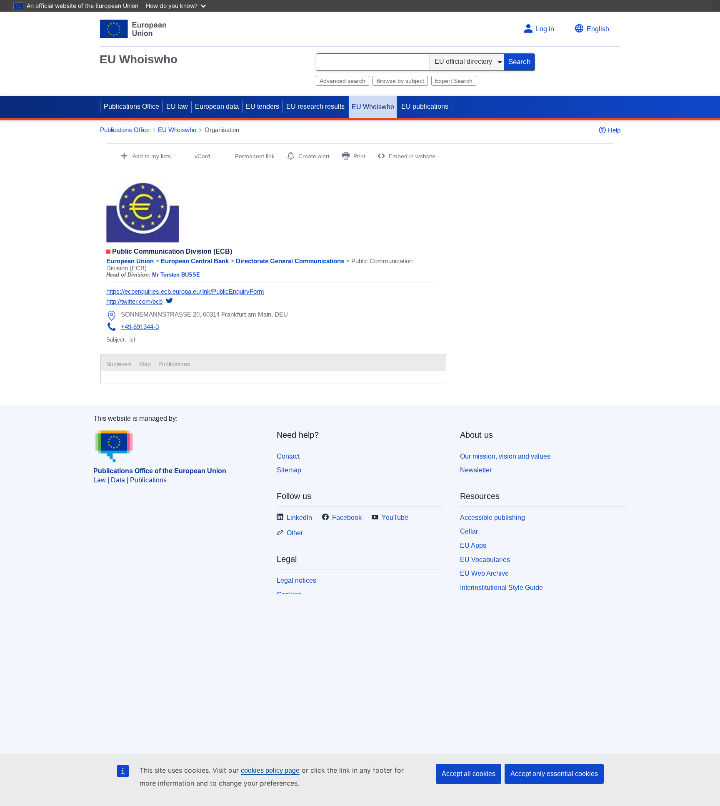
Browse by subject (400, 80)
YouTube (395, 517)
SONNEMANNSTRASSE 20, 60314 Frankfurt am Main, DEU (204, 314)
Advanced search (342, 80)
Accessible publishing (492, 517)
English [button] (598, 28)
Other (295, 533)
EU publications (424, 106)
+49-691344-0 (140, 326)
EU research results (315, 106)
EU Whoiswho (139, 59)
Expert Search (453, 80)
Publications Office (131, 106)
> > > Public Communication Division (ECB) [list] (259, 264)
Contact (288, 456)
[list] (270, 275)
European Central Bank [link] (195, 261)
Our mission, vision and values (505, 456)
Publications (174, 364)
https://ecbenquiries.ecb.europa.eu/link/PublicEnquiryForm (185, 291)
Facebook (347, 517)
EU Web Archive (484, 573)
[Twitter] (169, 301)
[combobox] (372, 62)
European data (217, 106)
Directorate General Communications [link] (291, 261)
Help (614, 130)
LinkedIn (299, 517)
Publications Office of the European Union (159, 470)
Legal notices (296, 580)
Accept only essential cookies (554, 773)
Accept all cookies (468, 773)
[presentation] (145, 364)
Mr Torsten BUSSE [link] (176, 275)
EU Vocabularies (485, 559)
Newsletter (476, 470)
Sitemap (289, 470)
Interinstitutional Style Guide (501, 587)
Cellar (469, 531)
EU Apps (473, 545)
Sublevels (119, 364)
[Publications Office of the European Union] (133, 29)
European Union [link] (130, 261)
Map (145, 364)
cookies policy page (270, 770)
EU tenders (262, 106)
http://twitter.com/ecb (134, 301)
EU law (177, 106)
